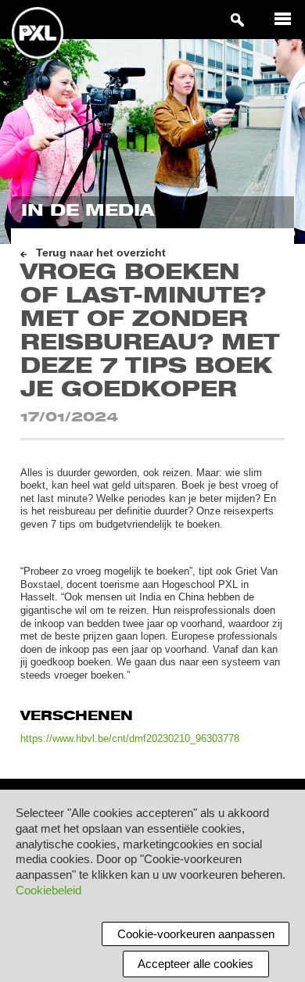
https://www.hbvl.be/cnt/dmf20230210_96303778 (129, 738)
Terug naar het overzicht (101, 253)
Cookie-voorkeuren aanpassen (195, 934)
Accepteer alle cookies (195, 963)
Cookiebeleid (48, 890)
